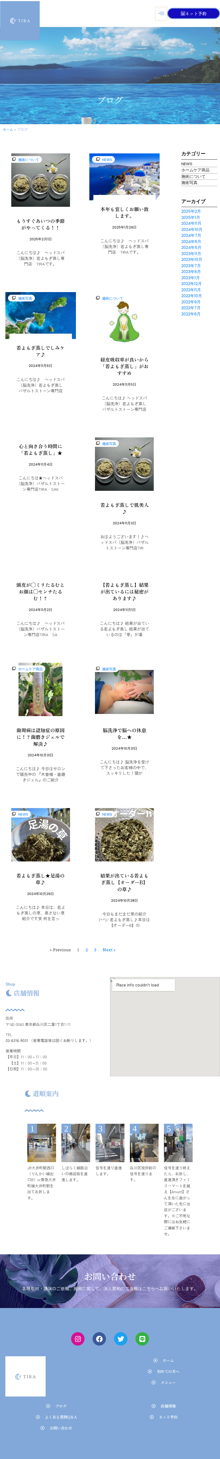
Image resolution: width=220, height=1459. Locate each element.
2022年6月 (191, 314)
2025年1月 (190, 217)
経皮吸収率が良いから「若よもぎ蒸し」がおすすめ (124, 366)
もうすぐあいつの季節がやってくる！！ (40, 224)
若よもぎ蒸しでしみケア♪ (40, 351)
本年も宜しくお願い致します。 (124, 212)
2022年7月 (191, 308)
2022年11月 (191, 290)
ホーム (8, 129)
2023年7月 (191, 265)
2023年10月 (191, 259)
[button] (14, 159)
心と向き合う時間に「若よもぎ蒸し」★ (40, 449)
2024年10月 (192, 229)
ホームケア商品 (30, 669)
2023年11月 (191, 253)
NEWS (107, 159)
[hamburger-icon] (161, 13)
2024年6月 (191, 241)
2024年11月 (191, 223)
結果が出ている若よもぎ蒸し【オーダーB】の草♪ (124, 882)
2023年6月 (191, 271)
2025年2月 (191, 211)
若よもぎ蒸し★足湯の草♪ (40, 879)
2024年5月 (191, 247)
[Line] (142, 1339)
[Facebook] (99, 1339)
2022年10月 (191, 296)
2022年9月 (191, 302)
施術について (28, 159)
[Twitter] (120, 1339)
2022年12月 (191, 283)
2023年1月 (190, 278)
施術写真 (25, 298)
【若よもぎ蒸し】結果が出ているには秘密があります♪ (124, 591)
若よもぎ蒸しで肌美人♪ (124, 508)
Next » (109, 949)
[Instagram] (78, 1339)
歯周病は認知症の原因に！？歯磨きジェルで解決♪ (40, 737)
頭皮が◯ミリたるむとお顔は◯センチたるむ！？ (40, 591)
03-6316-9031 (17, 1040)
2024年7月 (191, 235)
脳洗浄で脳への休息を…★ (124, 733)
